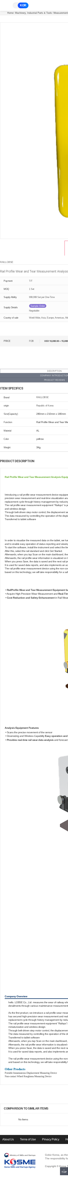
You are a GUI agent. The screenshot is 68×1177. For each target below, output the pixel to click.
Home (10, 13)
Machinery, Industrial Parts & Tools (33, 13)
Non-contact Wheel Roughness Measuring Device (28, 1076)
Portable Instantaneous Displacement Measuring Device (31, 1073)
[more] (51, 1108)
